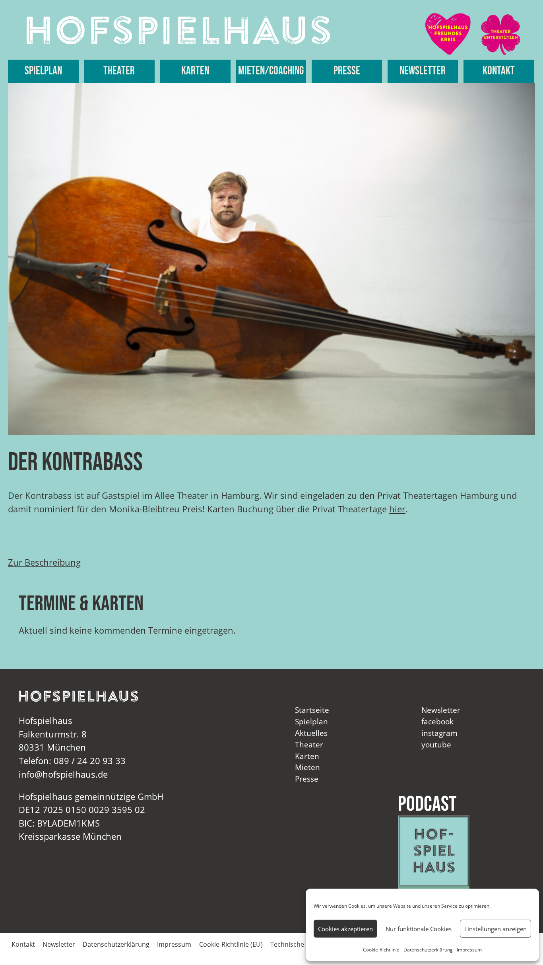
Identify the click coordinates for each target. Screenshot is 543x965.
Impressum (469, 949)
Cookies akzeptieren (345, 929)
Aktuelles (311, 733)
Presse (347, 71)
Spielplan (43, 71)
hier (397, 509)
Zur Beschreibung (44, 562)
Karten (195, 71)
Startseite (312, 709)
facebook (437, 721)
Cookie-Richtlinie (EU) (231, 944)
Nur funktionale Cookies (419, 929)
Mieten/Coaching (271, 71)
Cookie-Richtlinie (381, 949)
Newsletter (422, 71)
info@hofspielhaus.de (63, 774)
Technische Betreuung (303, 944)
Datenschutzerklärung (428, 949)
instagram (439, 733)
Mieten (307, 767)
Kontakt (499, 71)
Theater (119, 71)
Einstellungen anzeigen (495, 929)
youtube (436, 744)
